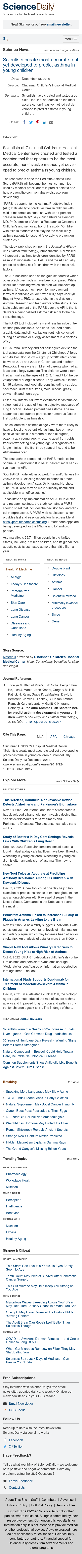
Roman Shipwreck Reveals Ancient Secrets (37, 1129)
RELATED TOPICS (16, 559)
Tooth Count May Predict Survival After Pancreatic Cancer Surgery (41, 1278)
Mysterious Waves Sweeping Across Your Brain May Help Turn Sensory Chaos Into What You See (41, 1304)
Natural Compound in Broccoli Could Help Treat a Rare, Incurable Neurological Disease (38, 1053)
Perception (13, 1199)
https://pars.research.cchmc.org (25, 521)
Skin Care (18, 602)
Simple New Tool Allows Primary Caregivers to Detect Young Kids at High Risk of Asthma (38, 949)
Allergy (16, 577)
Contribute (49, 1499)
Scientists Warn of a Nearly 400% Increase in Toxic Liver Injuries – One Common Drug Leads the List (39, 1031)
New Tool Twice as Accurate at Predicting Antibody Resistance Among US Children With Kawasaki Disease (38, 878)
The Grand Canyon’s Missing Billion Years (36, 1148)
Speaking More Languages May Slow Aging (37, 1091)
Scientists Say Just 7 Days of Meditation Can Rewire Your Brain (37, 1360)
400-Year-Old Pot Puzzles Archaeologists (35, 1116)
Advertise (67, 1499)
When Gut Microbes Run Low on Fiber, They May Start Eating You (40, 1350)
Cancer (57, 589)
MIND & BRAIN (11, 1193)
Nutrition (12, 1187)
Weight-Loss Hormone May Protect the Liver (37, 1123)
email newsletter (59, 24)
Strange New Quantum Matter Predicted (34, 1136)
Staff (34, 1499)
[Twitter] (31, 122)
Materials (9, 657)
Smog (56, 614)
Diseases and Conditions (20, 625)
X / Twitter (16, 1446)
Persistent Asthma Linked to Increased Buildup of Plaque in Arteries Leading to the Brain (40, 917)
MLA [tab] (40, 736)
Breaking (10, 1081)
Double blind (61, 568)
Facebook (16, 1440)
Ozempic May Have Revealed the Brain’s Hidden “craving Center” (40, 1314)
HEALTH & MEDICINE (15, 1167)
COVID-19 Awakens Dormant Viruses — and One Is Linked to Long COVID (42, 1340)
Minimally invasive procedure (65, 605)
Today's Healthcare (24, 584)
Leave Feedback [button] (21, 1481)
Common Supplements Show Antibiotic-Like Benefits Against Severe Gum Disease (40, 1064)
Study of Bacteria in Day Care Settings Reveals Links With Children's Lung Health (38, 839)
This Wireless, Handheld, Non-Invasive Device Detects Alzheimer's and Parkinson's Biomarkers (40, 802)
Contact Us (17, 1487)
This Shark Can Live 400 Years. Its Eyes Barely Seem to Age (39, 1267)
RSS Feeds (17, 1410)
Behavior (12, 1212)
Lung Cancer (20, 616)
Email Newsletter (21, 1403)
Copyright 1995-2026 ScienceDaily (33, 1511)
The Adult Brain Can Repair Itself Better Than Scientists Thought (38, 1324)
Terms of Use (66, 1505)
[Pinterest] (37, 122)
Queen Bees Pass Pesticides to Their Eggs (36, 1110)
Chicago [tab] (69, 736)
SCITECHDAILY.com (31, 1019)
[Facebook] (24, 122)
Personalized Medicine (20, 593)
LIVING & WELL (11, 1219)
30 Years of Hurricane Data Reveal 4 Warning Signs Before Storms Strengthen (39, 1042)
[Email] (51, 122)
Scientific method (64, 596)
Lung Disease (20, 609)
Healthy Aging (21, 634)
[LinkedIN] (44, 122)
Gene (56, 621)
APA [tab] (53, 736)
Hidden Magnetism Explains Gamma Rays (36, 1142)
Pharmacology (16, 1174)
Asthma (57, 582)
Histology (58, 575)
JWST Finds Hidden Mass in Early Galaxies (37, 1097)
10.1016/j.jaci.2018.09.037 (42, 721)
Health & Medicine (19, 569)
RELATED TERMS (57, 559)
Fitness (11, 1232)
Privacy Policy (17, 1505)
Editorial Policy (42, 1505)
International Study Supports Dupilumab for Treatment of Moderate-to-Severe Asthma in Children (36, 984)
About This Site (16, 1499)
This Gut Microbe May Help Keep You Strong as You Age (39, 1288)
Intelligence (14, 1206)
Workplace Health (18, 1180)
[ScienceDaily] (29, 7)
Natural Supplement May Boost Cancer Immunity (40, 1104)
